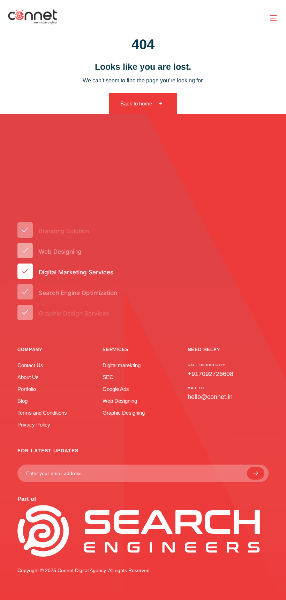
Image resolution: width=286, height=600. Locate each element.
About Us (28, 377)
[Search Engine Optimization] (143, 293)
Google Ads (116, 389)
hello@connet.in (210, 396)
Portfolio (26, 389)
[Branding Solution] (143, 231)
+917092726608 (210, 373)
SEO (108, 377)
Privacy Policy (33, 425)
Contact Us (30, 365)
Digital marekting (122, 365)
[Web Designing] (143, 252)
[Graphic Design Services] (143, 314)
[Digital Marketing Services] (143, 272)
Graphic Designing (124, 413)
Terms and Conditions (42, 413)
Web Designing (120, 401)
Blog (22, 401)
